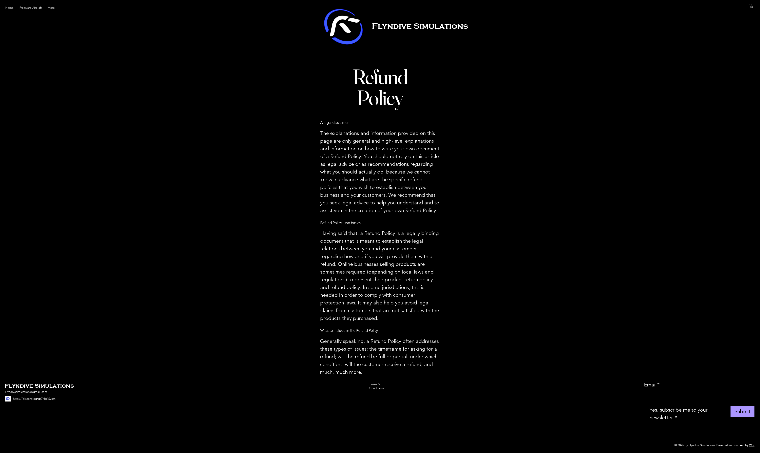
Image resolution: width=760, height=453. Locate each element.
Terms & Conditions (376, 386)
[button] (752, 6)
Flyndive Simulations (420, 26)
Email (652, 385)
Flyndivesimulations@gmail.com (26, 392)
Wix (751, 445)
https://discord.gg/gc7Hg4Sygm (34, 399)
